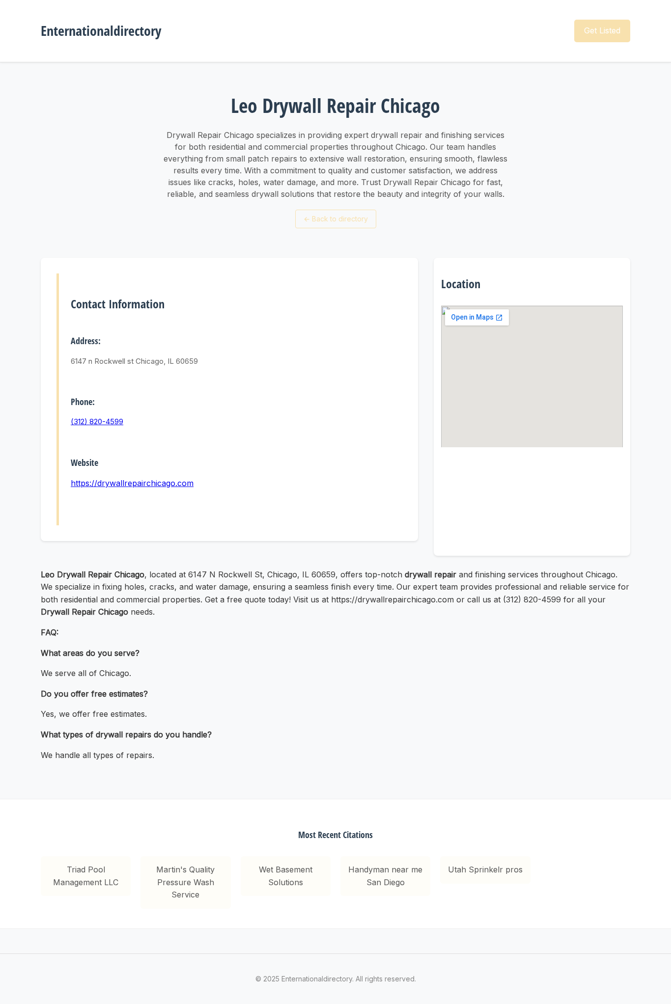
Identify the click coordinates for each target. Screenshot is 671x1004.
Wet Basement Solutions (285, 876)
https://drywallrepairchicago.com (132, 483)
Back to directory (336, 219)
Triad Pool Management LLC (85, 876)
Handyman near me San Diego (385, 876)
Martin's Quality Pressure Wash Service (185, 882)
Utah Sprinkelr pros (485, 869)
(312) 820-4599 (97, 421)
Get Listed (602, 30)
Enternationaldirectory (101, 30)
